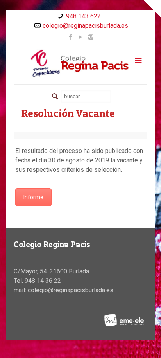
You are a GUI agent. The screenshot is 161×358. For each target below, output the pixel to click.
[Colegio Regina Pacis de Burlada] (80, 63)
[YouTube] (81, 37)
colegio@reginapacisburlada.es (85, 25)
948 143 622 (83, 16)
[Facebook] (70, 37)
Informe (33, 197)
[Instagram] (91, 37)
